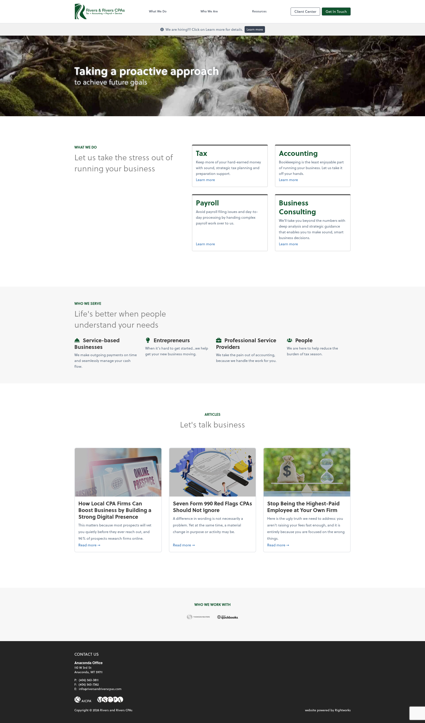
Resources (259, 11)
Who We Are (209, 11)
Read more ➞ (118, 544)
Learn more (255, 29)
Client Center (305, 11)
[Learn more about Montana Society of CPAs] (110, 699)
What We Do (157, 11)
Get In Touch (336, 11)
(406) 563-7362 (89, 684)
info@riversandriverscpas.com (100, 688)
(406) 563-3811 (89, 680)
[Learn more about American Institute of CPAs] (83, 699)
